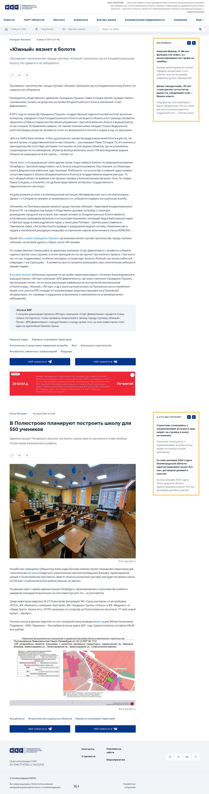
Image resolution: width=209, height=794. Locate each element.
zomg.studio (130, 787)
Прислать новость (77, 29)
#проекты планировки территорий (52, 339)
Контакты (88, 749)
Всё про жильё (106, 19)
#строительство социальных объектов (50, 718)
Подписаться (47, 29)
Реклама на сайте (113, 750)
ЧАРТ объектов (34, 19)
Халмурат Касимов (20, 39)
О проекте (88, 756)
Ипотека (59, 19)
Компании (180, 19)
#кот (74, 345)
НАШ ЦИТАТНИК (115, 2)
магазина (33, 573)
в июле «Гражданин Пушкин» (41, 238)
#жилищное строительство (96, 345)
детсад (100, 621)
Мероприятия (115, 759)
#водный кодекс (19, 339)
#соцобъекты (17, 718)
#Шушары (66, 351)
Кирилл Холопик (195, 11)
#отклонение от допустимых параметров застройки (39, 345)
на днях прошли (21, 274)
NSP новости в (37, 361)
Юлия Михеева (18, 413)
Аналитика (81, 19)
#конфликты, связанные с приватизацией (33, 351)
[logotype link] (21, 7)
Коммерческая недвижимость (145, 19)
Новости (9, 19)
